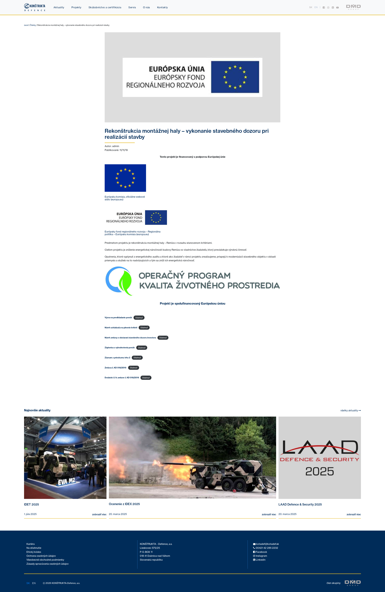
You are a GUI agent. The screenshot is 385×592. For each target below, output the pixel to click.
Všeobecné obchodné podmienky (45, 559)
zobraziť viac (99, 514)
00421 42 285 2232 (266, 547)
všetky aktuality (349, 410)
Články (33, 25)
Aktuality (59, 7)
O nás (146, 7)
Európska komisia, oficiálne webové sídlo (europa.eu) (125, 198)
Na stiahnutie (33, 547)
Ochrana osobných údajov (41, 555)
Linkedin (260, 559)
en (316, 7)
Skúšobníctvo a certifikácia (105, 7)
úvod (26, 25)
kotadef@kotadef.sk (267, 544)
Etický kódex (33, 552)
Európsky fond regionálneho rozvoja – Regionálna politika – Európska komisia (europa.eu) (132, 233)
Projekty (76, 7)
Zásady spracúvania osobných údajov (47, 563)
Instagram (261, 555)
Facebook (261, 552)
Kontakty (162, 7)
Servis (132, 7)
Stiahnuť (139, 317)
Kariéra (30, 544)
